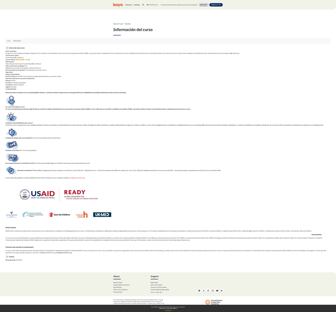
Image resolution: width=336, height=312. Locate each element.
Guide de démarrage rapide (160, 290)
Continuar (168, 310)
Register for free (216, 5)
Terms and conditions (172, 308)
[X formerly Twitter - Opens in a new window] (204, 291)
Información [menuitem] (17, 41)
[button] (143, 5)
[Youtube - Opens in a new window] (217, 291)
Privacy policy (117, 292)
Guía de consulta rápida (158, 287)
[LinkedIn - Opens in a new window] (222, 291)
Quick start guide (156, 285)
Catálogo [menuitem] (137, 5)
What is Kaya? (117, 282)
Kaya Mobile (117, 287)
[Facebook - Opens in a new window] (208, 291)
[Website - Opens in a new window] (199, 291)
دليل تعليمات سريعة (156, 292)
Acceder (204, 5)
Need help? (154, 282)
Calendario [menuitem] (128, 5)
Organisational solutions (121, 285)
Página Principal (118, 24)
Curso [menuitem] (8, 41)
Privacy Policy (162, 308)
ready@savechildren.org (64, 253)
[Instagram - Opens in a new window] (213, 291)
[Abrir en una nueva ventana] (214, 302)
